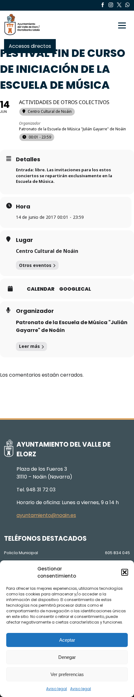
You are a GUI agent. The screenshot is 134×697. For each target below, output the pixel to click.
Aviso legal (56, 688)
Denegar (67, 657)
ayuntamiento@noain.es (46, 515)
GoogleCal (75, 289)
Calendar (41, 289)
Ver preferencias (67, 674)
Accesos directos (30, 46)
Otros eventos (35, 265)
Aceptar (67, 640)
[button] (125, 572)
